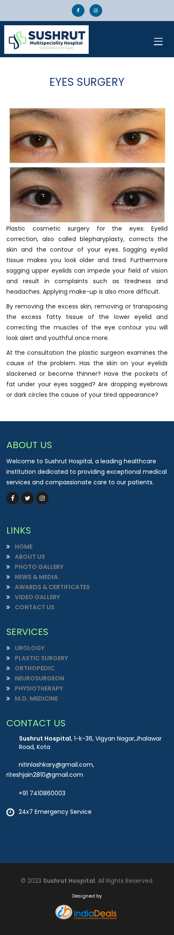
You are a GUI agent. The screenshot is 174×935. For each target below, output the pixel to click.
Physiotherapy (38, 688)
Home (23, 546)
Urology (29, 648)
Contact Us (34, 607)
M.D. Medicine (36, 698)
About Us (29, 556)
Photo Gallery (38, 567)
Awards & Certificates (52, 587)
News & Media (36, 577)
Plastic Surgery (41, 658)
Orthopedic (34, 668)
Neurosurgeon (39, 678)
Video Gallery (37, 597)
